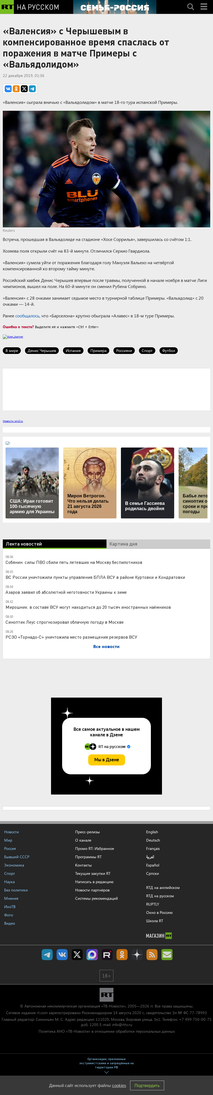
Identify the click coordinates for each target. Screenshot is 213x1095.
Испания (73, 350)
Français (153, 848)
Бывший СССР (16, 856)
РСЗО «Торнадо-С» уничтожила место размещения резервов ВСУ (71, 637)
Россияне (124, 350)
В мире (12, 350)
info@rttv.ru (122, 1024)
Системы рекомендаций (96, 898)
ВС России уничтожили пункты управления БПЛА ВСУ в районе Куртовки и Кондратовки (95, 577)
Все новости (106, 646)
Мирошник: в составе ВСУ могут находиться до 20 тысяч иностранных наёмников (88, 607)
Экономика (14, 865)
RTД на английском (163, 887)
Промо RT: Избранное (94, 848)
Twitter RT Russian (77, 954)
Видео (9, 923)
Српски (152, 873)
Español (152, 865)
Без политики (16, 890)
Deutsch (153, 840)
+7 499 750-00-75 (195, 1019)
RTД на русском (160, 895)
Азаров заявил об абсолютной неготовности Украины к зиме (66, 592)
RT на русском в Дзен (137, 954)
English (152, 831)
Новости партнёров (92, 890)
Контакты (83, 865)
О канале (83, 840)
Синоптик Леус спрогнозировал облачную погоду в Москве (65, 622)
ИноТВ (10, 906)
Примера (98, 350)
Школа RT (154, 920)
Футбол (168, 350)
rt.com (42, 1012)
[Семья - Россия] (114, 7)
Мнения (11, 898)
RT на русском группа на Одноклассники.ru (122, 954)
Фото (8, 914)
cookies (119, 1085)
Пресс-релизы (87, 831)
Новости (11, 831)
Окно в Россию (159, 912)
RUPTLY (152, 904)
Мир (8, 840)
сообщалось (27, 315)
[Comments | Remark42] (106, 389)
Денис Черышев (42, 350)
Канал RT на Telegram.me (47, 954)
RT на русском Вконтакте (62, 954)
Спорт (147, 350)
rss (152, 954)
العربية (150, 856)
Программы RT (88, 856)
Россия (10, 848)
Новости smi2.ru (13, 421)
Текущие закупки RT (92, 873)
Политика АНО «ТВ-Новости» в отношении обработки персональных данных (107, 1031)
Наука (9, 881)
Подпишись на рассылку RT (167, 954)
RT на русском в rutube (107, 954)
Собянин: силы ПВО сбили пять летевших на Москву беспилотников (74, 562)
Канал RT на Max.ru (92, 954)
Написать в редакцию (94, 881)
